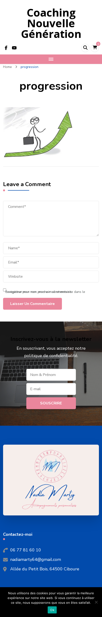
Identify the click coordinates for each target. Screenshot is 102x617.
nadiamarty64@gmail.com (35, 559)
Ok (52, 610)
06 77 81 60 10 (25, 550)
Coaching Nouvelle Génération (51, 23)
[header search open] (85, 48)
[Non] (96, 602)
